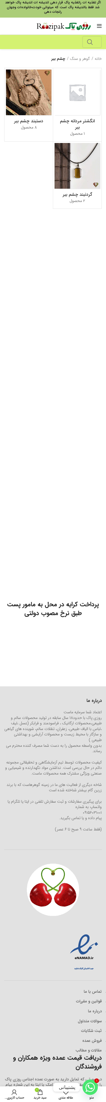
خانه (98, 59)
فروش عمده (92, 1041)
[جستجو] (90, 42)
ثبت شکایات (91, 1031)
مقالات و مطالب (88, 1050)
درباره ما (95, 1011)
